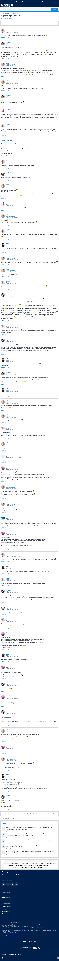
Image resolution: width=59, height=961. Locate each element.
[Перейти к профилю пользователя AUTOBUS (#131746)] (3, 174)
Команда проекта (6, 909)
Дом (29, 1)
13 (42, 23)
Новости (18, 1)
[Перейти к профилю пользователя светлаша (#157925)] (3, 43)
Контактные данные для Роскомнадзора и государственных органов (18, 920)
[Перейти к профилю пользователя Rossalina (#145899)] (3, 31)
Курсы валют (51, 1)
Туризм (38, 1)
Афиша (43, 1)
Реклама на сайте (6, 906)
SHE (8, 13)
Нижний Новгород (6, 897)
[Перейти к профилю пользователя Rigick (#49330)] (3, 64)
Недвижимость (4, 1)
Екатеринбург (5, 895)
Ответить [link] (3, 37)
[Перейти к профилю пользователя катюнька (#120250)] (3, 111)
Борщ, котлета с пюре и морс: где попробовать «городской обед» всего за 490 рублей (29, 840)
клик (2, 496)
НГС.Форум (3, 13)
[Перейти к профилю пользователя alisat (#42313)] (3, 518)
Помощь (4, 914)
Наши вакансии (6, 911)
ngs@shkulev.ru (20, 932)
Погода (24, 1)
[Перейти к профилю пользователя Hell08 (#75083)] (3, 245)
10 (33, 23)
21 (53, 23)
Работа (12, 1)
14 (45, 23)
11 (36, 23)
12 (39, 23)
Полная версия (6, 872)
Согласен (54, 9)
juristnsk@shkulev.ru (39, 933)
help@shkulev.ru (13, 935)
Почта (33, 1)
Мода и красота (14, 13)
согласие (3, 10)
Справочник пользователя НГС (10, 874)
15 (48, 23)
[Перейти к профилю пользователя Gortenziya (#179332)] (3, 468)
